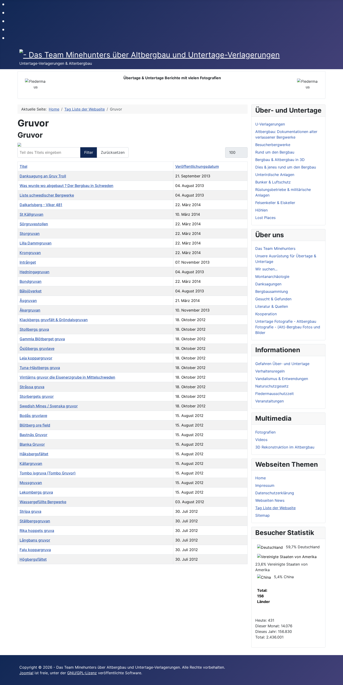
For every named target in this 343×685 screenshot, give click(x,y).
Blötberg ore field (35, 425)
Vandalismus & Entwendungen (281, 378)
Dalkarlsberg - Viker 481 (41, 204)
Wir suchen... (266, 269)
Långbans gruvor (35, 540)
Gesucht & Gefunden (273, 299)
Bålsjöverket (31, 291)
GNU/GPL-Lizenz (82, 673)
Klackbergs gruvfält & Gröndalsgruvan (54, 319)
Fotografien (265, 432)
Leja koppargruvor (36, 358)
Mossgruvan (31, 482)
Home (260, 478)
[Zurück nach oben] (337, 679)
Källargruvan (31, 463)
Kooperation (266, 314)
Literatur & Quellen (271, 306)
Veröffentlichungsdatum (197, 166)
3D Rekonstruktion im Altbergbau (284, 447)
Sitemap (262, 515)
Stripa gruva (30, 511)
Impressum (264, 485)
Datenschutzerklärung (274, 493)
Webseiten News (269, 500)
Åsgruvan (28, 300)
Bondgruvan (31, 281)
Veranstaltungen (269, 401)
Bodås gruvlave (33, 415)
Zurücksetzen (113, 152)
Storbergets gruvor (37, 396)
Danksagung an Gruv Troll (43, 176)
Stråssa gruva (32, 386)
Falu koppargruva (35, 549)
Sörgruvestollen (34, 224)
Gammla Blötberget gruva (42, 339)
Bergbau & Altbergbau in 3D (280, 159)
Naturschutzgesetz (272, 386)
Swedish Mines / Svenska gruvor (49, 406)
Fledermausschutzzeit (274, 393)
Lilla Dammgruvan (36, 243)
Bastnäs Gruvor (33, 434)
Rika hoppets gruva (37, 530)
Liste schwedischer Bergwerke (47, 195)
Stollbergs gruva (34, 329)
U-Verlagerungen (270, 124)
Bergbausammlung (271, 291)
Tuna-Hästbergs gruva (40, 367)
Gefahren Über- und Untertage (282, 363)
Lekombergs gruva (36, 492)
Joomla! (26, 673)
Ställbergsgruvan (35, 521)
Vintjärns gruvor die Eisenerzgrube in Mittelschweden (67, 377)
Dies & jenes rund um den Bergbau (285, 167)
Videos (261, 439)
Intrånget (28, 262)
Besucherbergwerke (272, 144)
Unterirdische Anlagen (274, 174)
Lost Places (265, 217)
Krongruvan (30, 252)
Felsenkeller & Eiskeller (275, 202)
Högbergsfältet (33, 559)
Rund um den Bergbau (274, 152)
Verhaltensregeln (270, 371)
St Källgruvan (31, 214)
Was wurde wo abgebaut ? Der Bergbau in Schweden (66, 185)
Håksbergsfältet (34, 454)
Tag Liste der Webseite (275, 508)
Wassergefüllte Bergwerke (43, 501)
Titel (23, 166)
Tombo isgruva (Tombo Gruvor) (48, 473)
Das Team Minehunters (275, 248)
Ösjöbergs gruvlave (37, 348)
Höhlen (261, 210)
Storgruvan (30, 233)
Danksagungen (268, 284)
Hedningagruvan (34, 271)
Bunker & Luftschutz (273, 182)
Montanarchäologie (272, 276)
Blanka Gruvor (32, 444)
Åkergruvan (30, 310)
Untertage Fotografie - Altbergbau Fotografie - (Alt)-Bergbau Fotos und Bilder (287, 327)
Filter (88, 152)
